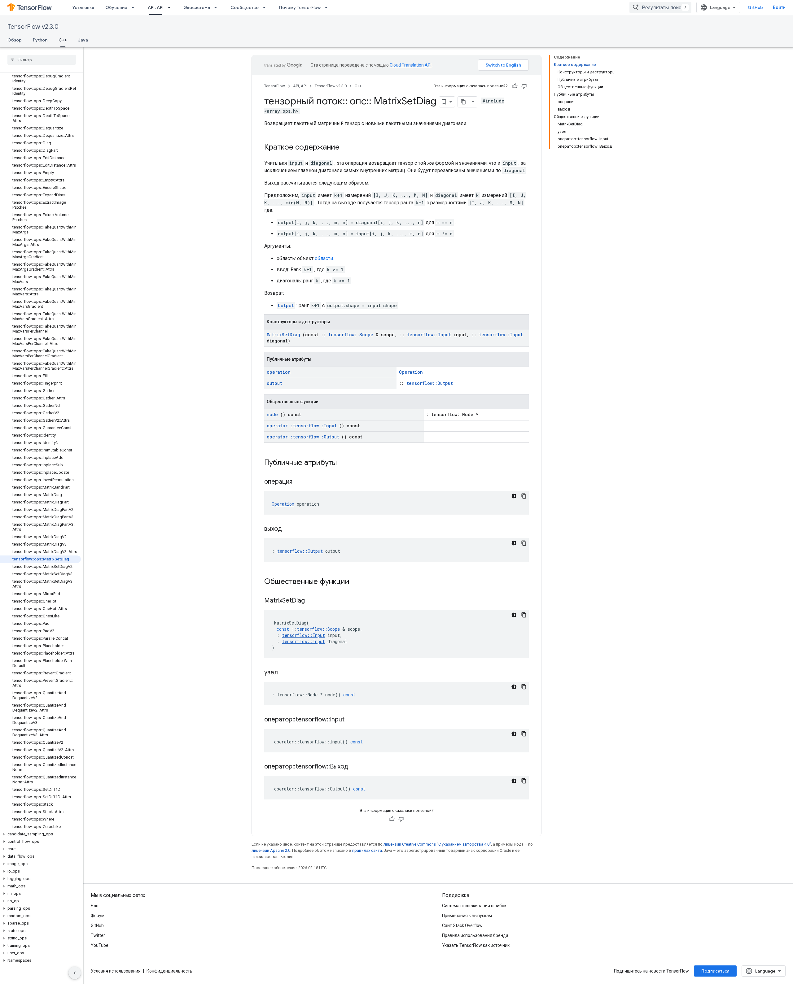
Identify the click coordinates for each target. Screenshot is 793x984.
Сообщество (244, 7)
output (274, 383)
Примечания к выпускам (467, 915)
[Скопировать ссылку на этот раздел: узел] (285, 673)
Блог (95, 905)
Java (83, 40)
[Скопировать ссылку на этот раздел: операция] (300, 482)
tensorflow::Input (429, 334)
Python (40, 40)
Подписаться (715, 971)
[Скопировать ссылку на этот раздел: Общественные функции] (357, 582)
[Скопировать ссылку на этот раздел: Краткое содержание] (346, 147)
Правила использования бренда (475, 935)
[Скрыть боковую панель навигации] (74, 973)
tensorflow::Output (429, 383)
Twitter (98, 935)
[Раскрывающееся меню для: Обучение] (134, 7)
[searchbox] (41, 60)
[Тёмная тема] (514, 496)
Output (286, 305)
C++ (63, 40)
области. (324, 258)
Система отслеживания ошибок (474, 905)
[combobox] (660, 7)
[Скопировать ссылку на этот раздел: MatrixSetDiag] (312, 601)
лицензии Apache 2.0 (271, 850)
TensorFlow (274, 86)
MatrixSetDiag (283, 334)
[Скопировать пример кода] (524, 496)
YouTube (99, 945)
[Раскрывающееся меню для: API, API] (171, 7)
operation (279, 372)
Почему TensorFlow (300, 7)
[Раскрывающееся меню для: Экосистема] (217, 7)
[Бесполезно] (524, 86)
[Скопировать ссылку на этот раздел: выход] (289, 529)
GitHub (755, 7)
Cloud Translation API (411, 65)
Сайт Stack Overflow (462, 925)
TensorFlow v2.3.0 (33, 27)
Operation (411, 372)
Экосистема (197, 7)
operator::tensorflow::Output (303, 437)
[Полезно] (514, 86)
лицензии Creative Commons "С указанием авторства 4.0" (437, 844)
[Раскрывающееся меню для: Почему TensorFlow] (328, 7)
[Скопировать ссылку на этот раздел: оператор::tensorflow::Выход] (356, 767)
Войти (779, 7)
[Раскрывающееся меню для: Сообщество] (266, 7)
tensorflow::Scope (350, 334)
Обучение (116, 7)
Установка (83, 7)
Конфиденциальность (169, 971)
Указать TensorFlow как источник (476, 945)
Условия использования (116, 971)
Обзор (14, 40)
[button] (40, 834)
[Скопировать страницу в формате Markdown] (463, 102)
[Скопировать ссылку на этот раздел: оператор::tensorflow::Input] (352, 720)
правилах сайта (367, 850)
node (272, 414)
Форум (97, 915)
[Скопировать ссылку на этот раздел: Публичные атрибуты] (345, 463)
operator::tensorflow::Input (302, 426)
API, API (156, 7)
